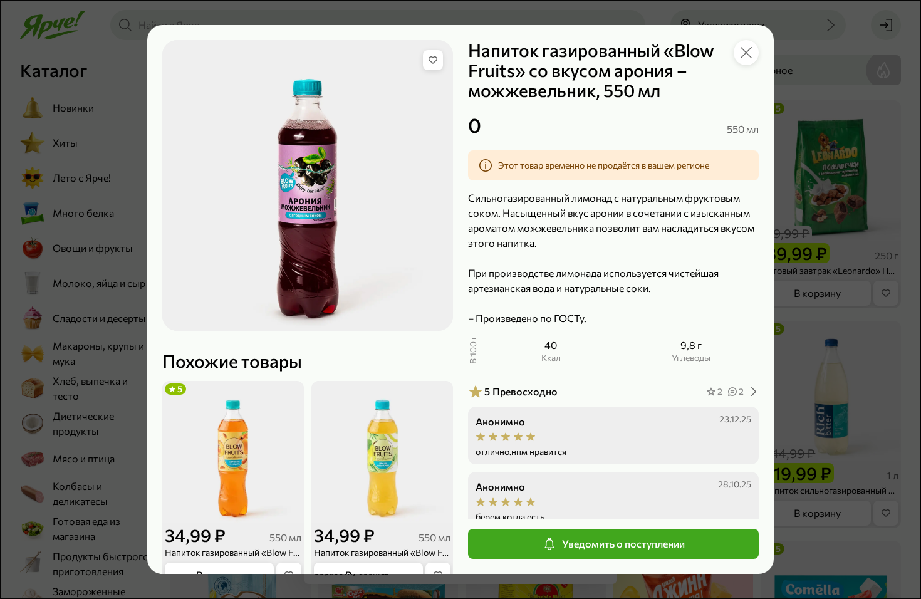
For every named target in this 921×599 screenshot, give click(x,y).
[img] (433, 60)
